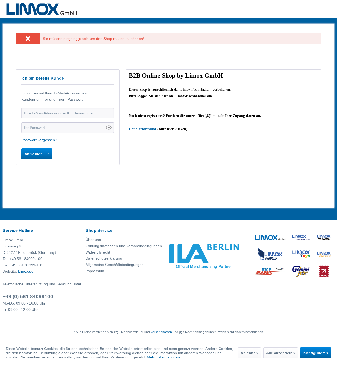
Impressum (95, 271)
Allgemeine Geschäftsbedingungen (115, 264)
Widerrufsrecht (98, 252)
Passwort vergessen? (39, 140)
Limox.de (25, 271)
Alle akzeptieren (280, 353)
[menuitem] (126, 240)
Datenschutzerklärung (104, 258)
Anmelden (33, 154)
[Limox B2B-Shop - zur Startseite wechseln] (41, 9)
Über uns (93, 239)
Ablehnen (249, 353)
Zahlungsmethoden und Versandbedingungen (124, 246)
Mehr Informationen (163, 357)
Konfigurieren (315, 353)
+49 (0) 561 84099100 (28, 296)
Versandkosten (161, 332)
